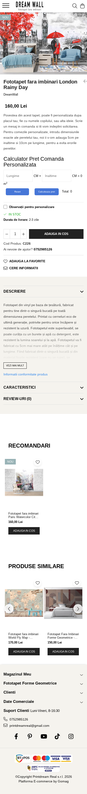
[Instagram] (71, 737)
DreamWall (10, 94)
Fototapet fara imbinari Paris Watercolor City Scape (23, 515)
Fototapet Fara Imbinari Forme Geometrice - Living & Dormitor (63, 635)
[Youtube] (43, 737)
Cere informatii (23, 268)
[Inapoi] (83, 81)
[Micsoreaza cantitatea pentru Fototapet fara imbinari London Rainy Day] (6, 234)
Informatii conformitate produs (25, 374)
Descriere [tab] (14, 291)
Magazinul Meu (17, 674)
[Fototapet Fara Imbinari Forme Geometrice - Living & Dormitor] (63, 603)
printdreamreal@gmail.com (29, 725)
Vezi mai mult (15, 365)
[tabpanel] (43, 43)
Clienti (9, 692)
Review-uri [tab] (17, 399)
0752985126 (18, 719)
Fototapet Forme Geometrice (30, 683)
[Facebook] (16, 737)
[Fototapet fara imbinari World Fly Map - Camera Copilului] (24, 603)
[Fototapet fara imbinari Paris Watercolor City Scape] (24, 482)
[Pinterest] (30, 737)
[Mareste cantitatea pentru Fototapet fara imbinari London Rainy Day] (23, 234)
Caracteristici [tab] (19, 387)
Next (83, 48)
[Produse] (6, 6)
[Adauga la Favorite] (37, 462)
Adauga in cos (56, 234)
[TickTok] (57, 737)
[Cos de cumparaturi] (82, 6)
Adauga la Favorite (27, 261)
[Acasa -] (30, 6)
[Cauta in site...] (74, 6)
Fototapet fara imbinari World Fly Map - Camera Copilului (23, 635)
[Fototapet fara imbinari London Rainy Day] (43, 43)
